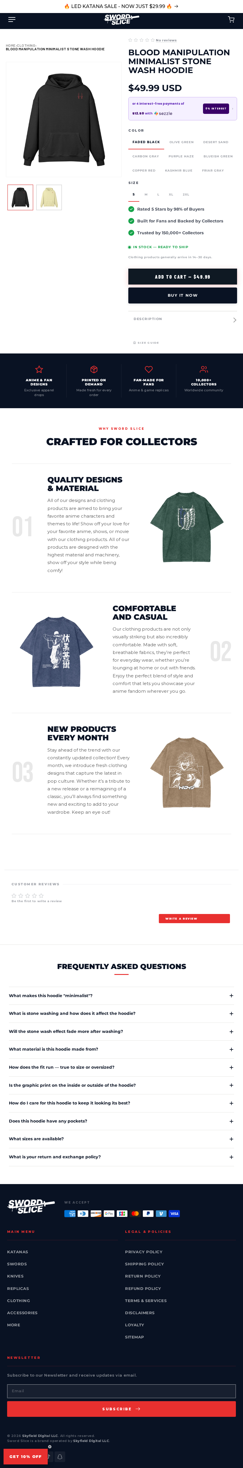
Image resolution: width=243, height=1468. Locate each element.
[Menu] (12, 19)
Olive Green (182, 142)
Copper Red (144, 170)
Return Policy (143, 1276)
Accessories (22, 1312)
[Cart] (231, 19)
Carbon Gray (145, 156)
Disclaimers (140, 1312)
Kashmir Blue (179, 170)
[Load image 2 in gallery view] (49, 197)
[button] (141, 40)
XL (171, 194)
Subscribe (117, 1409)
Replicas (18, 1288)
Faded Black (146, 142)
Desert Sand (215, 142)
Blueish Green (218, 156)
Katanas (17, 1251)
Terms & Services (146, 1300)
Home (11, 45)
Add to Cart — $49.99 (182, 277)
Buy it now (183, 295)
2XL (186, 194)
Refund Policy (143, 1288)
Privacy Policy (143, 1251)
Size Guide (148, 342)
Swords (17, 1264)
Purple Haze (181, 156)
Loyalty (134, 1324)
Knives (15, 1276)
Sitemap (134, 1337)
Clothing (26, 45)
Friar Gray (213, 170)
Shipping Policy (144, 1264)
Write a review (181, 918)
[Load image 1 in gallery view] (20, 197)
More (13, 1324)
